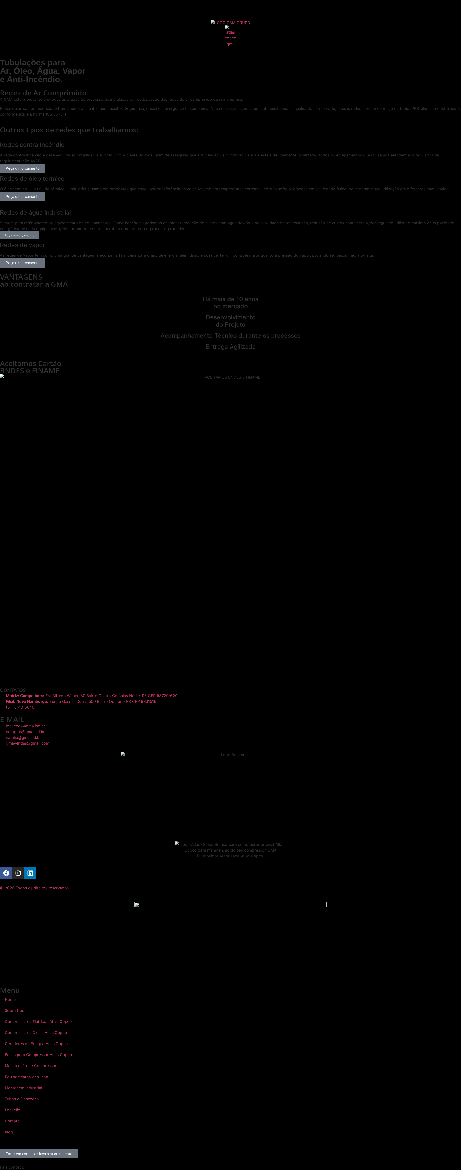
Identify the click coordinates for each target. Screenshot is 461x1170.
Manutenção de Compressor (30, 1065)
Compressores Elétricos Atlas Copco (38, 1021)
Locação (12, 1110)
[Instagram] (18, 873)
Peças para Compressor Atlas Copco (38, 1054)
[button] (230, 1167)
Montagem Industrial (23, 1087)
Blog (9, 1132)
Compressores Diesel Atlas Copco (36, 1032)
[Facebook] (6, 873)
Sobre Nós (14, 1010)
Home (10, 999)
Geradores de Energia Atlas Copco (36, 1043)
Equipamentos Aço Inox (26, 1076)
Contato (12, 1121)
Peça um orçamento (23, 168)
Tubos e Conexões (22, 1098)
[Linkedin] (30, 873)
